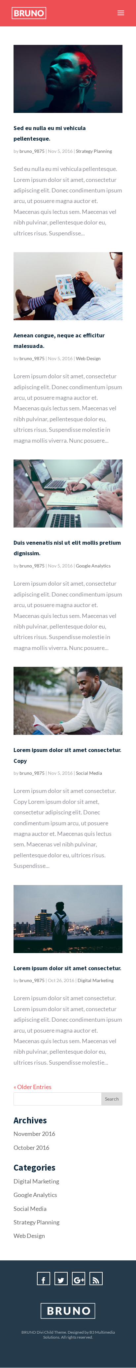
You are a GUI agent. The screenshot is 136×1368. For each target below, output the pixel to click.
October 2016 (31, 1147)
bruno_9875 (32, 151)
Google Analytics (93, 565)
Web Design (88, 358)
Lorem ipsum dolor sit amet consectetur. (67, 968)
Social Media (89, 773)
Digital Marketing (96, 980)
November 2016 (34, 1133)
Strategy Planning (94, 151)
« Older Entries (32, 1086)
